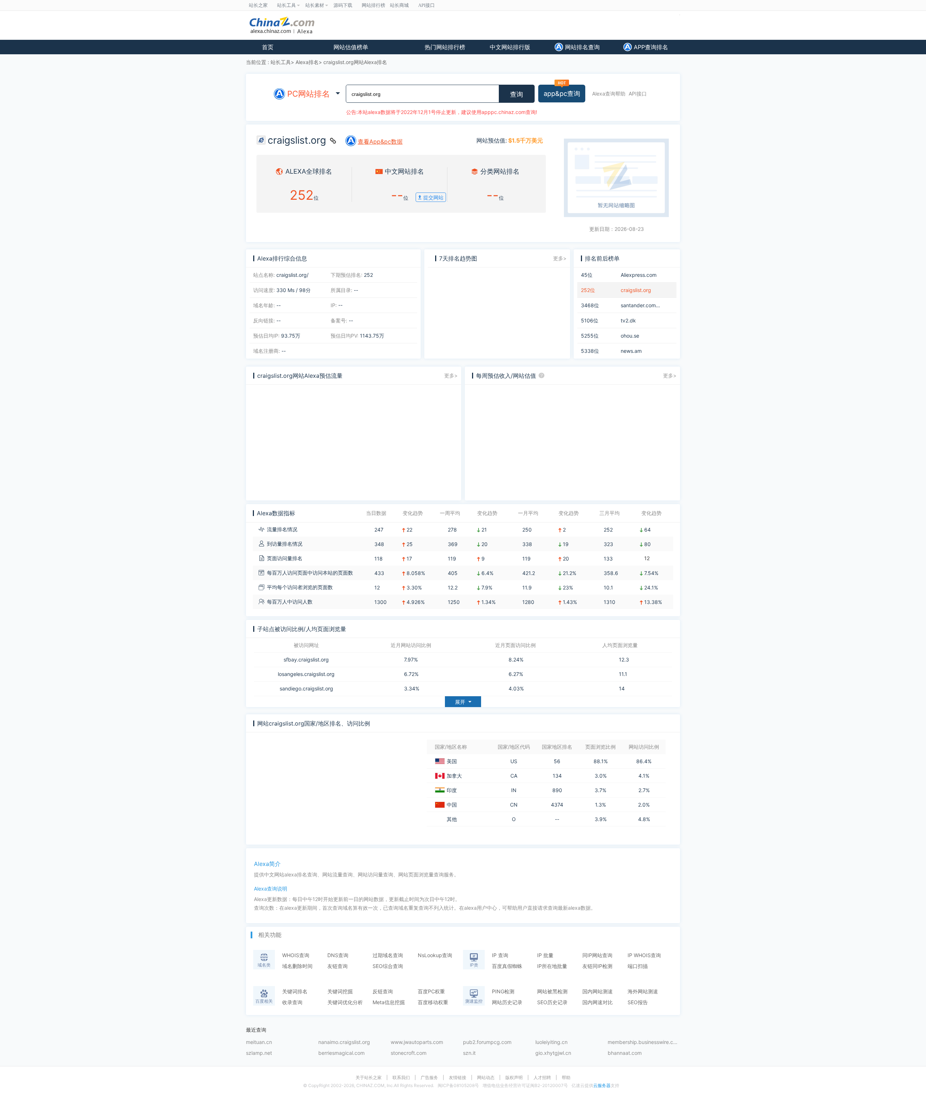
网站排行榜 (373, 5)
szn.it (469, 1053)
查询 (516, 94)
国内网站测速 (597, 991)
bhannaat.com (625, 1053)
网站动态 (485, 1077)
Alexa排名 (307, 62)
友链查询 (337, 966)
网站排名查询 (581, 47)
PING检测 (503, 991)
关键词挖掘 (340, 991)
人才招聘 (542, 1077)
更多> (559, 258)
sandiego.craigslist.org (306, 689)
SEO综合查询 (388, 966)
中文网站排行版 (510, 47)
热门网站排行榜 (445, 47)
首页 (267, 47)
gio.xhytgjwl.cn (553, 1053)
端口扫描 (638, 966)
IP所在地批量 (552, 966)
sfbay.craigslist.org (306, 660)
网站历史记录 (507, 1002)
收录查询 (292, 1002)
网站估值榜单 (351, 47)
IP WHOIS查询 (644, 955)
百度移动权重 (433, 1002)
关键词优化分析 (345, 1002)
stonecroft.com (408, 1053)
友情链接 (457, 1077)
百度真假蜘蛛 (507, 966)
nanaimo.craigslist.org (344, 1042)
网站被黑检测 (552, 991)
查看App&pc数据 (380, 141)
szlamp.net (259, 1053)
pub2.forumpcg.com (487, 1042)
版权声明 (514, 1077)
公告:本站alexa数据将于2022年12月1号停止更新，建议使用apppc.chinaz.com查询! (441, 112)
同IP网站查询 (597, 955)
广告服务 (429, 1077)
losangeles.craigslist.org (306, 674)
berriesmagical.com (341, 1053)
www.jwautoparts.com (417, 1042)
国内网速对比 (597, 1002)
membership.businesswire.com (644, 1042)
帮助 (566, 1077)
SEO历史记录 (552, 1002)
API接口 (638, 93)
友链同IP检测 (597, 966)
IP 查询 (500, 955)
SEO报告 (638, 1002)
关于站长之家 (369, 1077)
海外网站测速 (643, 991)
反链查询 (383, 991)
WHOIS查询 (295, 955)
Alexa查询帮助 (608, 93)
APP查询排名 (650, 47)
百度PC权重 (431, 991)
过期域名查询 (388, 955)
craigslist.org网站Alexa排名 (355, 62)
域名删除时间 (297, 966)
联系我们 (401, 1077)
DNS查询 (337, 955)
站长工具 (281, 62)
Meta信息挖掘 (389, 1002)
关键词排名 (294, 991)
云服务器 (602, 1085)
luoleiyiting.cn (551, 1042)
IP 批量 (545, 955)
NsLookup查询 (435, 955)
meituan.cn (259, 1042)
